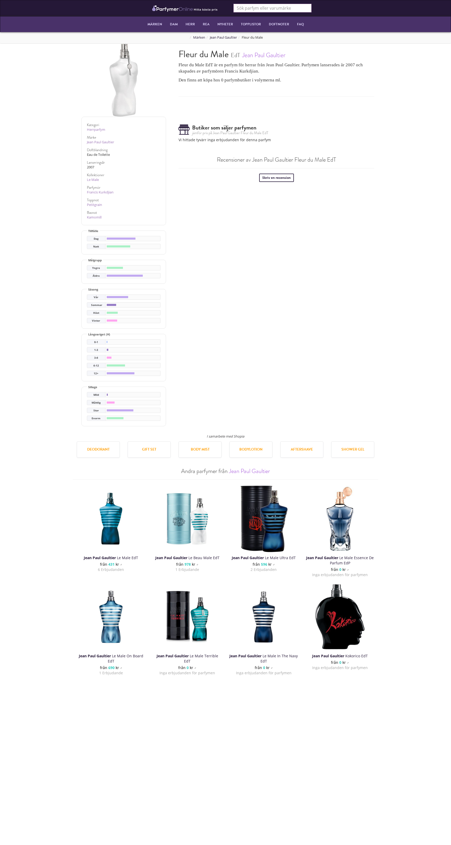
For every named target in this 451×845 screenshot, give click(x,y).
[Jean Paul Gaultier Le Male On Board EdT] (111, 617)
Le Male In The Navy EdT (263, 658)
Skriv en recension (276, 177)
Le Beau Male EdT (187, 557)
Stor (96, 410)
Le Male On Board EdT (111, 658)
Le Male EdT (111, 557)
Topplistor (251, 24)
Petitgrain (94, 205)
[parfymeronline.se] (185, 8)
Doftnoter (279, 24)
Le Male (93, 180)
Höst (96, 313)
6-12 (96, 365)
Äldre (96, 275)
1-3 (96, 350)
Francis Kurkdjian (100, 192)
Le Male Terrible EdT (187, 658)
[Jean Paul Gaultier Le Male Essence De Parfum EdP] (340, 519)
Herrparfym (96, 129)
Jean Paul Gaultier (223, 37)
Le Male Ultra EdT (264, 557)
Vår (96, 297)
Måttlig (96, 402)
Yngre (96, 268)
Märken (154, 24)
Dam (174, 24)
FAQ (300, 24)
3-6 (96, 357)
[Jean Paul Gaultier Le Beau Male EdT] (187, 519)
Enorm (96, 418)
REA (206, 24)
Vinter (96, 320)
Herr (190, 24)
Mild (96, 395)
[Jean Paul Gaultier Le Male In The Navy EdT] (263, 617)
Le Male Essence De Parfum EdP (340, 560)
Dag (96, 238)
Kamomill (94, 217)
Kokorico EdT (340, 655)
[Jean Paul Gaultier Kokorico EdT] (340, 617)
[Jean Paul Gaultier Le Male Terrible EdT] (187, 617)
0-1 (96, 342)
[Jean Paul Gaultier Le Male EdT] (111, 519)
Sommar (96, 305)
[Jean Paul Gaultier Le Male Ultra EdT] (263, 519)
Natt (96, 246)
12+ (96, 373)
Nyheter (225, 24)
